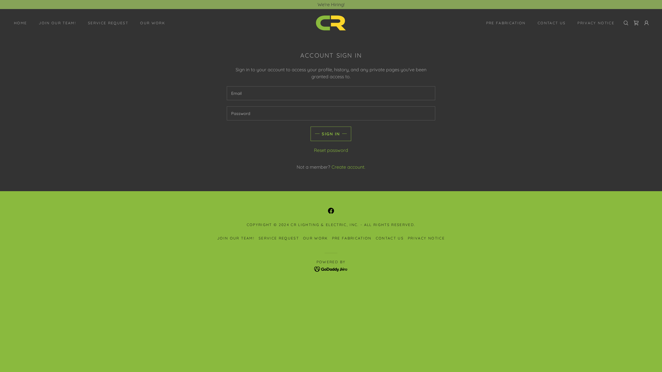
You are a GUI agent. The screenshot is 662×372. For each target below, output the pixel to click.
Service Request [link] (108, 23)
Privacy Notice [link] (595, 23)
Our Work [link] (152, 23)
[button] (646, 23)
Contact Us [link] (552, 23)
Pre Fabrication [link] (506, 23)
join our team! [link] (57, 23)
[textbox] (331, 93)
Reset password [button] (331, 150)
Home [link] (20, 23)
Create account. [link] (348, 167)
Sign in (331, 133)
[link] (331, 22)
